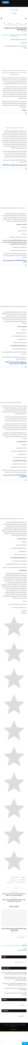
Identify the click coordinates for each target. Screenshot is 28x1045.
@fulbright (22, 877)
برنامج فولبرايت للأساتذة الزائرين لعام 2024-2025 (15, 165)
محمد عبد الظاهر (10, 882)
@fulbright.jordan (14, 877)
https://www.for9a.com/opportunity (17, 604)
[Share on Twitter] (9, 888)
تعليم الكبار (10, 23)
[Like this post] (13, 888)
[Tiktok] (10, 4)
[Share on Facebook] (11, 888)
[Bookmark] (3, 18)
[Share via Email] (5, 888)
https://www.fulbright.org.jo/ (19, 607)
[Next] (10, 2)
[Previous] (12, 2)
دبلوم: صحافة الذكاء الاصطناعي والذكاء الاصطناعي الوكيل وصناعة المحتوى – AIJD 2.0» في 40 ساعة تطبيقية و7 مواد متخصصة (15, 979)
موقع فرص (21, 131)
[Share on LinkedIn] (8, 888)
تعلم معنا (18, 23)
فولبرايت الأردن (23, 570)
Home (25, 23)
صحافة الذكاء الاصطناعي (20, 882)
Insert (25, 1043)
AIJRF (17, 1026)
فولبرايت (24, 110)
